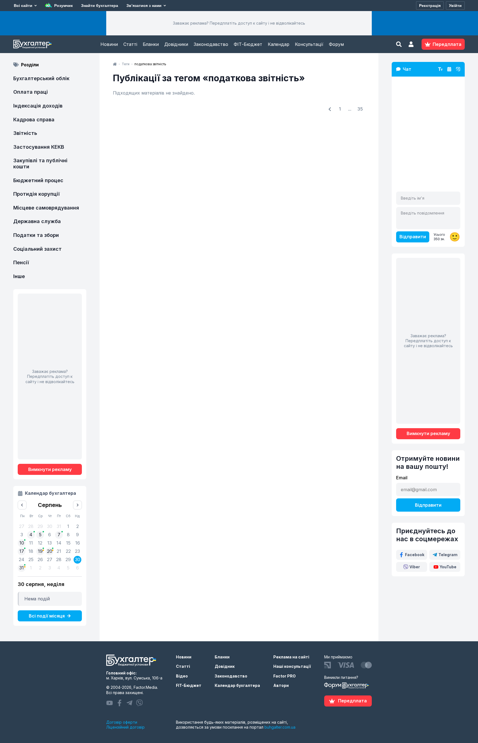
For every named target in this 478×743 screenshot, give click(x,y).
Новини (109, 44)
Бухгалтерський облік (41, 78)
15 (68, 543)
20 (49, 551)
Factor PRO (284, 676)
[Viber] (139, 703)
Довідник (225, 666)
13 (49, 543)
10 (21, 543)
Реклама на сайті (291, 657)
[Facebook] (119, 703)
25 (30, 559)
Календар (278, 44)
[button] (411, 44)
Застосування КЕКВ (38, 147)
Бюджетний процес (38, 180)
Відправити (412, 236)
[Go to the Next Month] (77, 505)
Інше (19, 276)
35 (360, 109)
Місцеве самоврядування (46, 208)
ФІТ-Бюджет (248, 44)
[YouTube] (109, 703)
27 (49, 559)
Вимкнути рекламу (50, 469)
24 (21, 559)
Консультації (309, 44)
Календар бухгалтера (237, 685)
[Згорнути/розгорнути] (458, 69)
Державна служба (37, 221)
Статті (130, 44)
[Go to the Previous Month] (22, 505)
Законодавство (211, 44)
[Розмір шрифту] (440, 69)
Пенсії (21, 262)
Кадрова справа (33, 119)
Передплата (352, 700)
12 (40, 543)
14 (58, 543)
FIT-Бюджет (188, 685)
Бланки (151, 44)
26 (40, 559)
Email (401, 477)
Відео (182, 676)
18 (30, 551)
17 (21, 551)
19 (40, 551)
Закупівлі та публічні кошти (40, 163)
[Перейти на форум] (449, 69)
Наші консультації (292, 666)
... (349, 109)
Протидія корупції (36, 194)
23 (77, 551)
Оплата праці (30, 92)
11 (31, 543)
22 (68, 551)
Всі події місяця (47, 616)
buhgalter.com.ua (279, 727)
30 (77, 559)
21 (59, 551)
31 (21, 568)
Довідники (176, 44)
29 (68, 559)
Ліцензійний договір (125, 727)
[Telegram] (129, 703)
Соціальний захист (37, 249)
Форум (336, 44)
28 (58, 559)
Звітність (25, 133)
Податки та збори (36, 235)
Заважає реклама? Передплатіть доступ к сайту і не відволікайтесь (239, 23)
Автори (281, 685)
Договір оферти (121, 722)
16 (77, 543)
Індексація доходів (38, 106)
